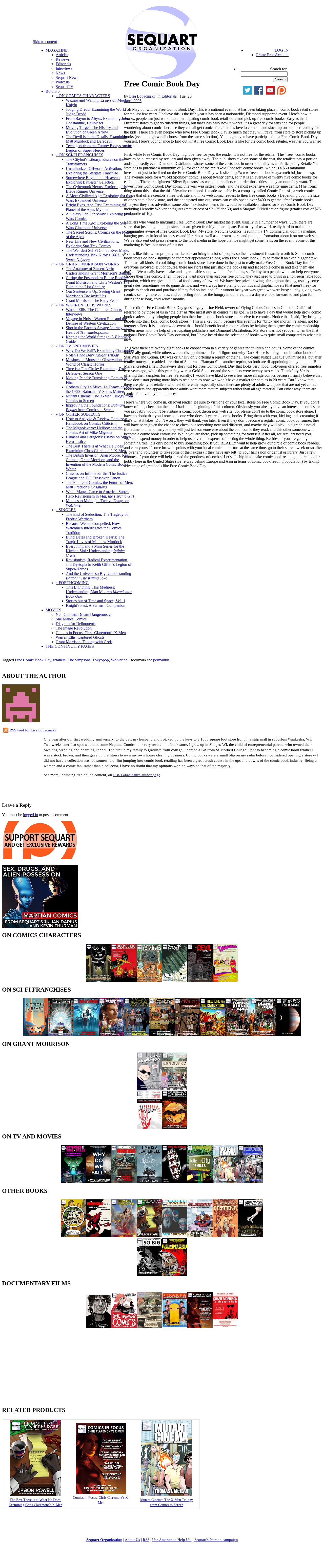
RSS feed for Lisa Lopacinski (33, 730)
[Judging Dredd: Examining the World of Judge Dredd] (124, 980)
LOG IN (282, 50)
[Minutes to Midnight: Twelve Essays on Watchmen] (174, 1274)
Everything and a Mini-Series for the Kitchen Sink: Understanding (95, 550)
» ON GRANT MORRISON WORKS (87, 264)
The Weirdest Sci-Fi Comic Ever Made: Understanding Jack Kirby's (97, 255)
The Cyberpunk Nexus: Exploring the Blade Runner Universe (96, 189)
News (60, 73)
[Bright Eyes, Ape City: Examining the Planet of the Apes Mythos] (263, 1035)
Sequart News (67, 77)
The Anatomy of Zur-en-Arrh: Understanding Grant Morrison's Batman (98, 270)
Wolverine (119, 660)
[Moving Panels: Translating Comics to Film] (174, 1181)
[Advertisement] (61, 789)
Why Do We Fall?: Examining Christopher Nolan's (100, 352)
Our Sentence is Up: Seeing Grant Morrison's (93, 293)
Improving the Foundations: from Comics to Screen (95, 407)
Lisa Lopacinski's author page (136, 775)
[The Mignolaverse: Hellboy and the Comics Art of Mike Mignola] (98, 1236)
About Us (132, 1540)
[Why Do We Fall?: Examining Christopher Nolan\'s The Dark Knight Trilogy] (98, 1181)
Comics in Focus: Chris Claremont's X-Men (91, 633)
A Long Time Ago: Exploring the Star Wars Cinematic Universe (96, 225)
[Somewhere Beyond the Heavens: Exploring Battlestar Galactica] (86, 1035)
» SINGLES (66, 510)
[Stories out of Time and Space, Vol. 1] (73, 1181)
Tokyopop (100, 660)
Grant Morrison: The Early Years (92, 300)
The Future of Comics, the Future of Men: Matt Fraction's (99, 484)
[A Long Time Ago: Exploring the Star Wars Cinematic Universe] (136, 1035)
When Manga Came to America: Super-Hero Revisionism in (100, 493)
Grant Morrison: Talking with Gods (84, 642)
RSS (146, 1540)
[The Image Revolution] (174, 1326)
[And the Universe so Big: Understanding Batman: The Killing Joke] (149, 1274)
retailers (59, 660)
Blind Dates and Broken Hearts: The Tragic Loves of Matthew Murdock (95, 539)
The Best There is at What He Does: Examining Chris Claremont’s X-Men (96, 448)
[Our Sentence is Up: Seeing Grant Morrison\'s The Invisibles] (174, 1089)
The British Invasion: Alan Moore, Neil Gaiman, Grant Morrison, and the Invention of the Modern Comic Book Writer (97, 462)
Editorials (63, 64)
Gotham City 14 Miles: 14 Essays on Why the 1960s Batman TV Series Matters (99, 389)
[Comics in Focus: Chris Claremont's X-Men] (101, 1493)
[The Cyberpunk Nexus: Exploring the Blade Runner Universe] (111, 1035)
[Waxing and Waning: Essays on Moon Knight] (98, 980)
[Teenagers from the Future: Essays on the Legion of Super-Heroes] (225, 980)
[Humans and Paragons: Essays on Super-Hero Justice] (124, 1236)
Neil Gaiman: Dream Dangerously (83, 614)
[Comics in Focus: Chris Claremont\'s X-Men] (200, 1326)
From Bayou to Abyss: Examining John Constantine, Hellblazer (97, 120)
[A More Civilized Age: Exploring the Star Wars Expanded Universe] (187, 1035)
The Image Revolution (74, 628)
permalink (161, 660)
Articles (62, 55)
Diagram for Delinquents (75, 623)
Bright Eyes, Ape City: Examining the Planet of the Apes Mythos (96, 207)
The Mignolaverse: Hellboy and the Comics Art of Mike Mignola (94, 430)
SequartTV (64, 86)
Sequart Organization (104, 1540)
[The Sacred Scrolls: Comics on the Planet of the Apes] (238, 1035)
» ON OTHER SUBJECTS (78, 414)
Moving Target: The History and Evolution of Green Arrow (92, 129)
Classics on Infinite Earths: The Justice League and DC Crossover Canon (96, 475)
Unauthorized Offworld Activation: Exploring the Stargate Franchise (94, 170)
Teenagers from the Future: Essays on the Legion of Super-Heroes (99, 148)
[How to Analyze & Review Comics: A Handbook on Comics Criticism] (73, 1236)
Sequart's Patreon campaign (216, 1540)
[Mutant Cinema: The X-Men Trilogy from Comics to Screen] (225, 1181)
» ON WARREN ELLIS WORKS (83, 305)
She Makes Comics (71, 619)
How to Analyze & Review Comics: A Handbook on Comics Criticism (97, 421)
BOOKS (53, 91)
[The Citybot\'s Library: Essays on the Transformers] (35, 1035)
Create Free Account (272, 55)
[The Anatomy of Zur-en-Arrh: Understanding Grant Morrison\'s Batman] (174, 1127)
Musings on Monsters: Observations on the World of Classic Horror (100, 361)
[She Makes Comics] (124, 1326)
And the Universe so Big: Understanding (98, 575)
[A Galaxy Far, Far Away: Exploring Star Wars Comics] (162, 1035)
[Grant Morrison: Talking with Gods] (225, 1326)
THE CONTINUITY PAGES (70, 646)
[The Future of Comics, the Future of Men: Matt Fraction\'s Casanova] (225, 1236)
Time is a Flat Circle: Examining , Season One (96, 371)
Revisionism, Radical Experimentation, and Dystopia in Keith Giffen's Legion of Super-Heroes (98, 564)
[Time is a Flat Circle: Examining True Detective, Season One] (149, 1181)
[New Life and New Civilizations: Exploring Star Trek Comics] (212, 1035)
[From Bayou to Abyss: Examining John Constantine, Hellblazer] (149, 980)
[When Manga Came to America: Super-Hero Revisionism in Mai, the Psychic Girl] (250, 1236)
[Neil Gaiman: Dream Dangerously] (98, 1326)
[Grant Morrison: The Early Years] (149, 1089)
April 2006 (132, 101)
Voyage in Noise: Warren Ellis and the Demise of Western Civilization (96, 321)
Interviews (64, 68)
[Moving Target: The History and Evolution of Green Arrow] (174, 980)
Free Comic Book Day (33, 660)
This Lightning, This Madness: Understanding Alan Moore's (99, 591)
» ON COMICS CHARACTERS (83, 96)
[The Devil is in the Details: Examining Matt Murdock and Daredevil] (200, 980)
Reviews (63, 59)
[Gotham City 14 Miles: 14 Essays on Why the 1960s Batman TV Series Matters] (200, 1181)
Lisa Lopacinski (142, 96)
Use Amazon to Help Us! (172, 1540)
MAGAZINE (57, 50)
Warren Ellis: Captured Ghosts (80, 637)
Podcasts (63, 82)
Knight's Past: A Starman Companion (95, 605)
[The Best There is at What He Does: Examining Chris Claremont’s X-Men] (149, 1236)
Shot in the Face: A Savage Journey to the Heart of (99, 330)
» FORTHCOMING (72, 582)
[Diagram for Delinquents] (149, 1326)
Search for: (279, 69)
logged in (30, 815)
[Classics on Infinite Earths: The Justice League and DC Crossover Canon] (200, 1236)
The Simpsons (79, 660)
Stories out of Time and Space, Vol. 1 (95, 601)
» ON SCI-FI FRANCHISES (79, 155)
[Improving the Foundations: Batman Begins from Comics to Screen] (250, 1181)
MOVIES (53, 610)
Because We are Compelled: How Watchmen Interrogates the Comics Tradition (94, 528)
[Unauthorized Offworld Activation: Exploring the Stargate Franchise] (60, 1035)
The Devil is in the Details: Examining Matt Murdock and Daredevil (96, 139)
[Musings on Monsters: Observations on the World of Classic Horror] (124, 1181)
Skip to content (45, 41)
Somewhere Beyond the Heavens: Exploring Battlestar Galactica (93, 179)
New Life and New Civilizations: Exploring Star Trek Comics (92, 243)
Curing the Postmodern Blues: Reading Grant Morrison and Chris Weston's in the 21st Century (97, 282)
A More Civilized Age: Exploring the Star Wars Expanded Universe (99, 198)
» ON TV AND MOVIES (77, 346)
